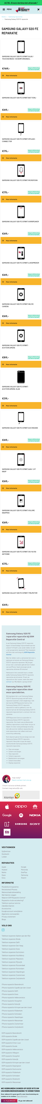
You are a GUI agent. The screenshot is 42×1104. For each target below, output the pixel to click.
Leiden (4, 857)
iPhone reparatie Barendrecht (13, 984)
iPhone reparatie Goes (10, 994)
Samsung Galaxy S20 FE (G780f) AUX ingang (20, 428)
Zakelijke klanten (8, 906)
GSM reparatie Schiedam (11, 1075)
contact (9, 682)
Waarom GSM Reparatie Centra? (13, 898)
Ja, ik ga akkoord (9, 1101)
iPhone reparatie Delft (10, 991)
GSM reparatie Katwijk (10, 1059)
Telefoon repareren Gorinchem (13, 952)
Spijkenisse (6, 851)
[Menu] (3, 10)
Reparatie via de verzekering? (13, 900)
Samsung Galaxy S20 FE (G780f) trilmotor (19, 593)
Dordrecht (5, 854)
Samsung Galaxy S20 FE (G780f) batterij (19, 98)
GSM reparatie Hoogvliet (11, 1056)
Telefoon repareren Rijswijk (12, 962)
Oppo (4, 875)
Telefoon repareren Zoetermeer (13, 975)
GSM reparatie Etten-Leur (11, 1043)
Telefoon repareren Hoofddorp (13, 955)
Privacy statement (9, 917)
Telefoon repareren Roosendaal (13, 965)
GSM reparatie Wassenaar (11, 1082)
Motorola (24, 869)
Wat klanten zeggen (9, 895)
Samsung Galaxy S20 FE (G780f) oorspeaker (20, 221)
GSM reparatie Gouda (9, 1046)
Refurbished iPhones (9, 889)
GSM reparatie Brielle (9, 1036)
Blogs (4, 919)
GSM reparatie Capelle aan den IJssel (15, 1039)
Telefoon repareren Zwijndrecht (13, 978)
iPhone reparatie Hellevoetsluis (13, 997)
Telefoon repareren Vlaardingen (13, 972)
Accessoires (6, 908)
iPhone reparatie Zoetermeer (12, 1024)
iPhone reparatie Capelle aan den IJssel (16, 988)
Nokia (4, 872)
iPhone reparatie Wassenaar (12, 1020)
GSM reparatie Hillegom (10, 1053)
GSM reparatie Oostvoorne (11, 1069)
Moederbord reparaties (10, 887)
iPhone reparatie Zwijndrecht (12, 1027)
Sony (3, 878)
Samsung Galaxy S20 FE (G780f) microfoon (20, 180)
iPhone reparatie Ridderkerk (12, 1010)
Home (4, 17)
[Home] (22, 10)
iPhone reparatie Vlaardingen (12, 1017)
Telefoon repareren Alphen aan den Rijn (16, 936)
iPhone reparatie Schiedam (12, 1014)
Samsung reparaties (15, 17)
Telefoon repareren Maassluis (12, 959)
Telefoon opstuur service (11, 903)
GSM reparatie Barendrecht (12, 1033)
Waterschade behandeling (11, 892)
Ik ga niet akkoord (25, 1101)
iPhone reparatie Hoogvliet (12, 1001)
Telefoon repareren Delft (11, 942)
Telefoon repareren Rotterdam (13, 968)
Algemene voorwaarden (10, 914)
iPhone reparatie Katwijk (11, 1004)
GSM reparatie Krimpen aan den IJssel (16, 1062)
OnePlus (24, 872)
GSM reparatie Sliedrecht (11, 1079)
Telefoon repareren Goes (11, 949)
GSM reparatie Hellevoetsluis (12, 1049)
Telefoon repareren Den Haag (12, 945)
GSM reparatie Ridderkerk (11, 1072)
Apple (4, 867)
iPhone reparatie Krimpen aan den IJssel (17, 1007)
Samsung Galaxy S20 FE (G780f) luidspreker (20, 263)
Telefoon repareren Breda (11, 939)
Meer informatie (22, 1096)
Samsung (24, 875)
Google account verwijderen (12, 911)
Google (23, 867)
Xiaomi (23, 878)
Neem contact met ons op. (21, 780)
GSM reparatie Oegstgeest (11, 1066)
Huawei (4, 869)
